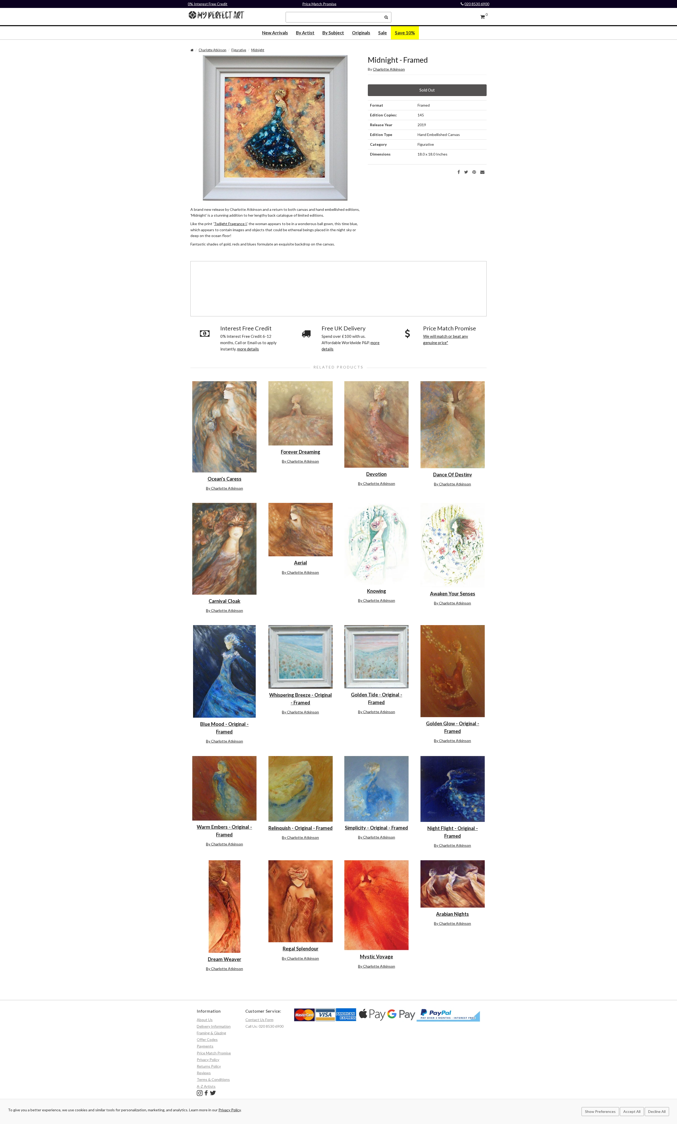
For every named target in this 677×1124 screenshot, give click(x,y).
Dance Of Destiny (452, 474)
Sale (382, 32)
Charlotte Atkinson (212, 50)
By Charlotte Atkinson (224, 488)
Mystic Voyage (376, 956)
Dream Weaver (224, 959)
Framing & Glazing (211, 1033)
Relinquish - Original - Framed (300, 828)
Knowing (376, 591)
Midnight (257, 50)
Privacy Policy (208, 1059)
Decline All (657, 1111)
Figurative (238, 50)
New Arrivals (275, 32)
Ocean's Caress (224, 479)
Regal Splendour (300, 949)
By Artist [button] (305, 32)
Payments (205, 1046)
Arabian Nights (452, 914)
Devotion (376, 474)
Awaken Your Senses (452, 594)
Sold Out (427, 90)
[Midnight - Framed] (275, 127)
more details (248, 349)
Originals (361, 32)
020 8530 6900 (476, 4)
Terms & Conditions (213, 1079)
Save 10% (405, 32)
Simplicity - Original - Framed (376, 828)
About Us (205, 1019)
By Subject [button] (333, 32)
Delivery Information (214, 1026)
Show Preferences (600, 1111)
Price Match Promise (319, 4)
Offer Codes (207, 1039)
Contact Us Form (259, 1019)
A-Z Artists (206, 1086)
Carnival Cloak (224, 601)
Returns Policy (209, 1066)
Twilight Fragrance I (230, 223)
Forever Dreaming (300, 452)
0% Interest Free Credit (207, 4)
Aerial (300, 563)
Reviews (204, 1073)
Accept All (632, 1111)
